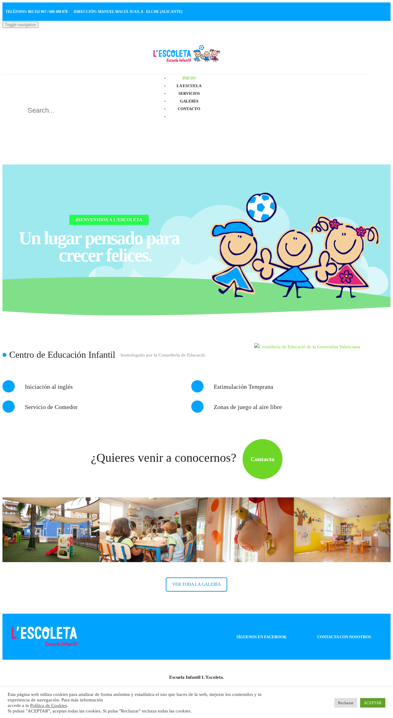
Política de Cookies (48, 705)
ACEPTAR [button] (373, 703)
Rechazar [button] (345, 703)
